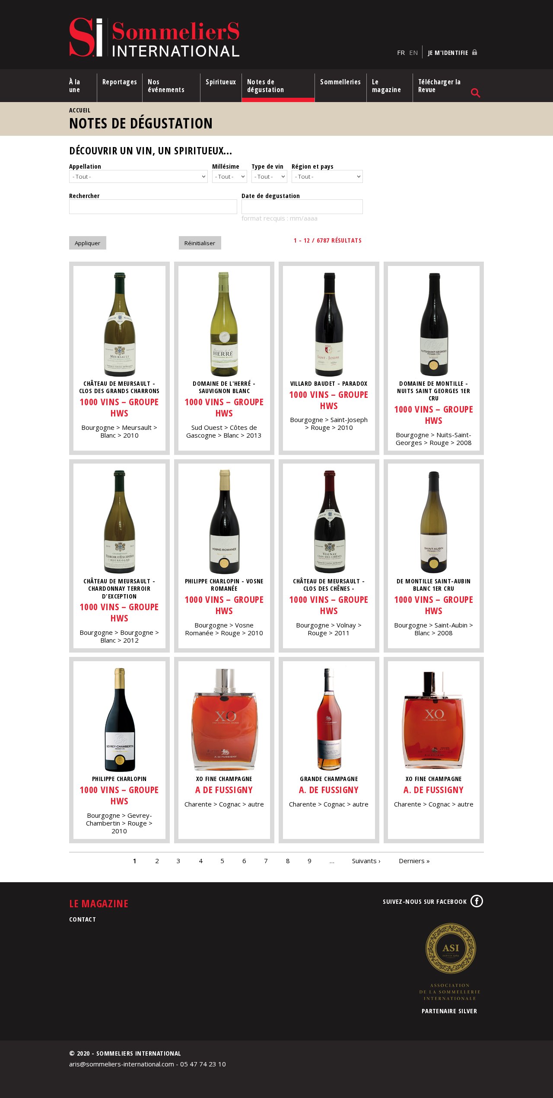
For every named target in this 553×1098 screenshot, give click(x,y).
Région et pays (313, 166)
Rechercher (84, 195)
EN (413, 52)
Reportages (119, 81)
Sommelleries (340, 81)
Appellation (85, 166)
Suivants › (366, 860)
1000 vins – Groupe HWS (119, 407)
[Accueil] (231, 37)
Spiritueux (221, 81)
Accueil (79, 110)
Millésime (225, 166)
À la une (74, 85)
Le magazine (386, 85)
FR (401, 52)
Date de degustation (271, 195)
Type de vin (267, 166)
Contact (82, 919)
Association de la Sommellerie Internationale (449, 961)
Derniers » (414, 860)
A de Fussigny (224, 789)
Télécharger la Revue (439, 85)
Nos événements (166, 85)
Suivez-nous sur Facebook (425, 901)
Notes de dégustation (265, 85)
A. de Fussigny (329, 789)
